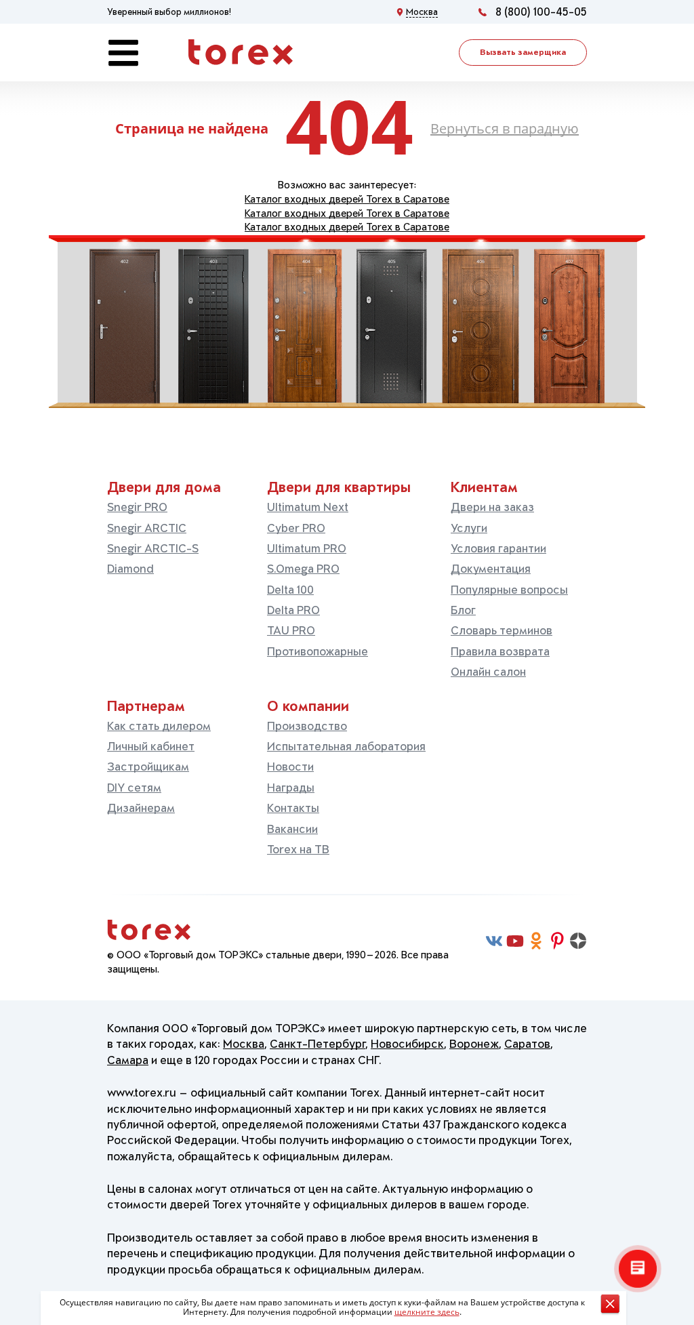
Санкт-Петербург (317, 1044)
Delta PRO (293, 610)
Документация (491, 568)
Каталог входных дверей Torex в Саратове (347, 199)
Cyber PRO (296, 528)
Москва (243, 1044)
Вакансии (292, 829)
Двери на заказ (492, 507)
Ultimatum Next (307, 507)
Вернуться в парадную (504, 128)
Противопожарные (317, 651)
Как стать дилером (159, 726)
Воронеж (474, 1044)
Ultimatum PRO (306, 548)
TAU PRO (291, 630)
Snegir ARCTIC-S (153, 548)
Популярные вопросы (509, 589)
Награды (290, 787)
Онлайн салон (488, 671)
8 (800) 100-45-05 (541, 11)
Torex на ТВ (298, 849)
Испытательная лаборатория (346, 746)
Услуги (469, 528)
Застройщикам (148, 766)
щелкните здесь (427, 1312)
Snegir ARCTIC (146, 528)
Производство (307, 726)
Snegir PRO (137, 507)
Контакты (293, 808)
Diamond (130, 568)
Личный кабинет (151, 746)
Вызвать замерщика (523, 52)
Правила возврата (500, 651)
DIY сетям (134, 787)
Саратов (527, 1044)
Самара (127, 1060)
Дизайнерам (141, 808)
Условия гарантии (498, 548)
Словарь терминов (501, 630)
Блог (463, 610)
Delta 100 (290, 589)
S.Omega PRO (303, 568)
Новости (290, 766)
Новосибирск (407, 1044)
